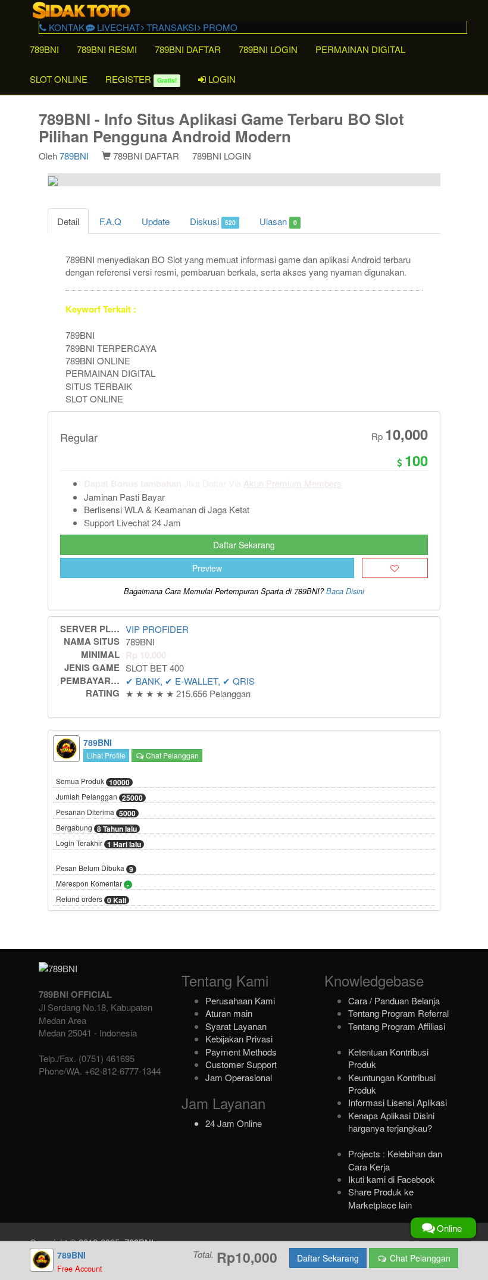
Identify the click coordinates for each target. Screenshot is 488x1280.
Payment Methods (241, 1051)
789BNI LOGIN (268, 49)
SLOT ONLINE (58, 79)
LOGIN (221, 79)
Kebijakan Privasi (239, 1038)
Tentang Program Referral (398, 1013)
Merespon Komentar (92, 884)
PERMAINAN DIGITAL (360, 49)
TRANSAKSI (170, 27)
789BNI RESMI (107, 49)
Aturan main (228, 1013)
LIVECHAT (117, 27)
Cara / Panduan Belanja (394, 1000)
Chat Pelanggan (171, 755)
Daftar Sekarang (244, 545)
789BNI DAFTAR (188, 49)
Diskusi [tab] (213, 221)
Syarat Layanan (236, 1026)
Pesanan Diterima (96, 813)
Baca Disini (345, 591)
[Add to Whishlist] (395, 568)
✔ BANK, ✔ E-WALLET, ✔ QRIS (190, 681)
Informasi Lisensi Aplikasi (397, 1102)
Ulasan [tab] (277, 221)
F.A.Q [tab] (110, 221)
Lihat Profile (106, 755)
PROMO (219, 27)
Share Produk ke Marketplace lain (381, 1197)
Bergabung (96, 828)
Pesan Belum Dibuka (94, 869)
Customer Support (241, 1064)
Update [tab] (156, 221)
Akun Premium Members (292, 483)
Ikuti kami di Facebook (391, 1179)
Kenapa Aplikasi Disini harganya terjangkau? (391, 1121)
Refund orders (91, 900)
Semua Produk (93, 782)
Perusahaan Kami (240, 1000)
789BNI (44, 49)
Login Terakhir (98, 844)
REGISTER (141, 79)
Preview (207, 568)
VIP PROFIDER (157, 629)
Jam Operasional (238, 1077)
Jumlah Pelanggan (99, 797)
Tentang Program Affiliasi (396, 1026)
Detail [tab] (68, 221)
